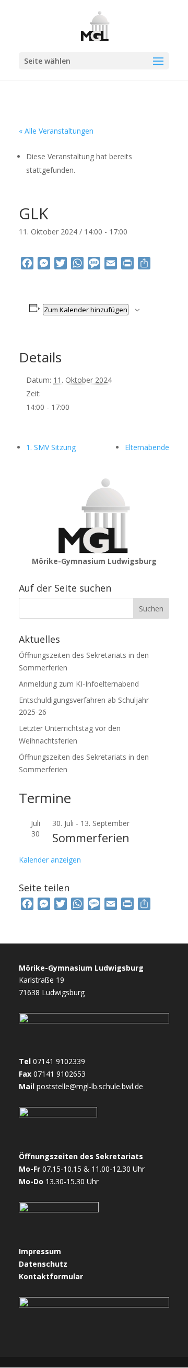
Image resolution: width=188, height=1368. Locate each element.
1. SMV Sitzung (51, 447)
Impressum (40, 1251)
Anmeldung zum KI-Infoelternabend (79, 684)
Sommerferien (91, 837)
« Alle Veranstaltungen (56, 131)
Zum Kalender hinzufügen (85, 309)
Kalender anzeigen (50, 860)
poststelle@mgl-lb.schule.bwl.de (90, 1086)
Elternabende (147, 447)
